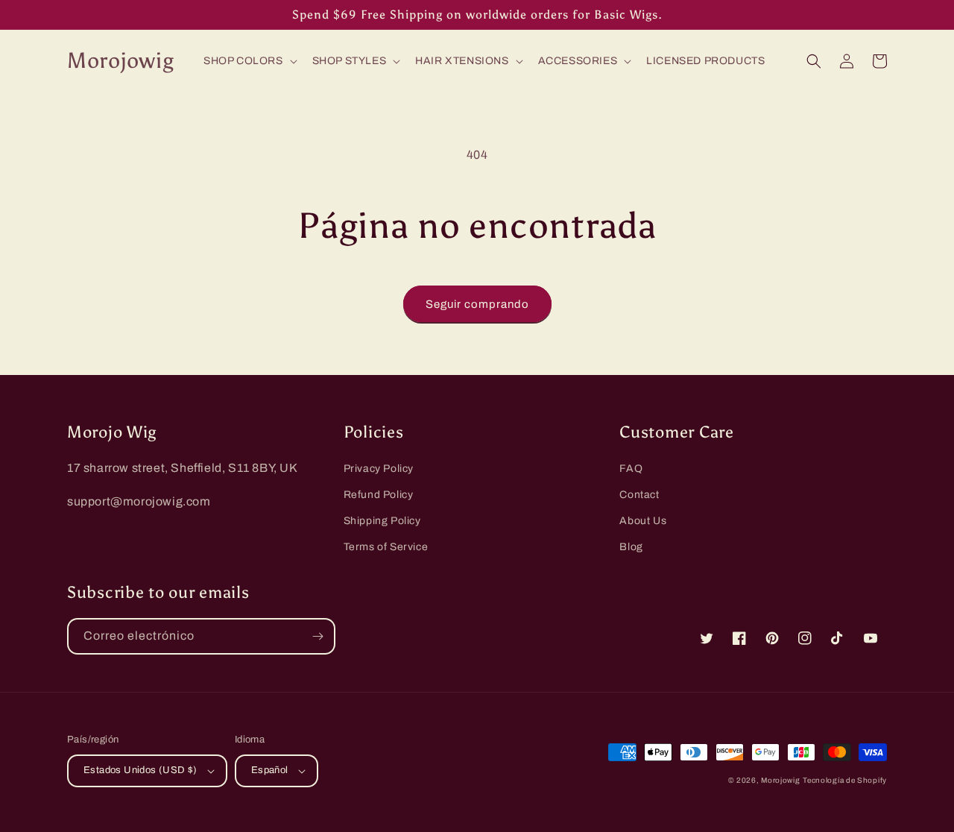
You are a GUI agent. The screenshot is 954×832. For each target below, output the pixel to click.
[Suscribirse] (317, 636)
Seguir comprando (477, 304)
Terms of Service (386, 546)
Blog (630, 546)
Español (269, 770)
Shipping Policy (382, 520)
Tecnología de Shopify (845, 780)
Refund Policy (379, 494)
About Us (642, 520)
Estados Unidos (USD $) (140, 770)
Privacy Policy (379, 468)
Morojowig (780, 780)
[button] (249, 61)
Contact (639, 494)
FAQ (630, 468)
